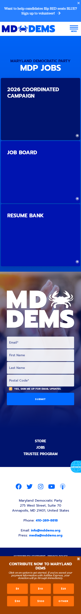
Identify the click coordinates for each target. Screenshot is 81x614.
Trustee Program (40, 454)
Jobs (40, 447)
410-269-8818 (47, 520)
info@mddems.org (45, 530)
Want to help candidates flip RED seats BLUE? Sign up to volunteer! (40, 11)
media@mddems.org (46, 535)
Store (40, 441)
